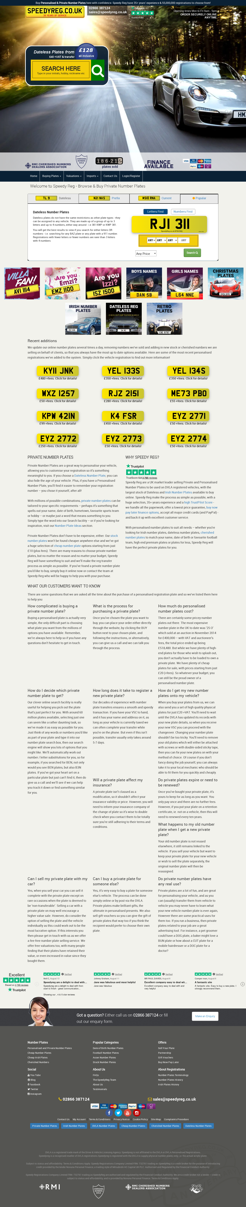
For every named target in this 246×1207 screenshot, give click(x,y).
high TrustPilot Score (198, 502)
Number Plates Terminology (173, 1075)
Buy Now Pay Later (168, 1062)
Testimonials (100, 1089)
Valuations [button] (73, 176)
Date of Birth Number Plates (108, 1048)
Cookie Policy (140, 1119)
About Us (98, 1084)
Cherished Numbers (38, 1062)
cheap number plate (67, 546)
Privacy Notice (122, 1119)
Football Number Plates (106, 1052)
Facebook (34, 1084)
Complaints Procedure (176, 1119)
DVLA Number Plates (103, 1125)
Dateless (57, 198)
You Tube (35, 1075)
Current (157, 198)
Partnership (164, 1052)
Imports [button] (92, 176)
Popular (200, 198)
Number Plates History (170, 1079)
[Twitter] (118, 1113)
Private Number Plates (44, 1125)
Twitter (34, 1089)
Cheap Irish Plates (38, 1057)
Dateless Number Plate (90, 475)
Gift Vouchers (165, 1057)
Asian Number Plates (104, 1057)
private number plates (96, 501)
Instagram (36, 1093)
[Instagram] (137, 1113)
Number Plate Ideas (68, 526)
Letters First (155, 211)
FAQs (96, 1075)
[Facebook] (109, 1113)
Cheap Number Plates (39, 1052)
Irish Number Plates (178, 492)
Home (33, 176)
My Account (79, 1119)
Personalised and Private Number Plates (50, 1048)
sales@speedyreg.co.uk (108, 12)
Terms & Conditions (99, 1119)
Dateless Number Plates (198, 1125)
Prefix (107, 198)
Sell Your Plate (166, 1048)
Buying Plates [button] (50, 176)
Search (191, 253)
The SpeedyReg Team (104, 1079)
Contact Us (110, 176)
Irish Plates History (168, 1084)
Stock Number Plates (104, 1062)
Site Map (156, 1119)
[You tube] (127, 1113)
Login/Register (131, 176)
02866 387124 (99, 8)
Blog (32, 1079)
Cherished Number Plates (165, 1125)
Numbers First (183, 211)
